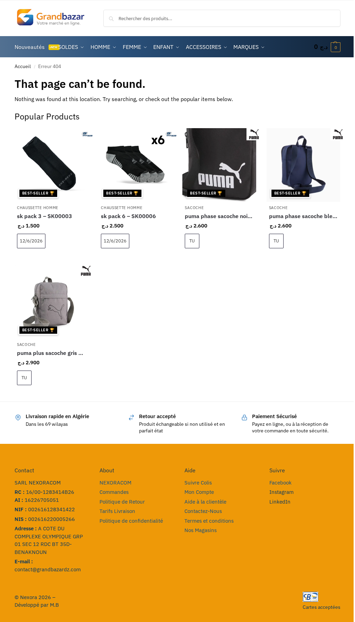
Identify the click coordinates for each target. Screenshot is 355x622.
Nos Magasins (200, 530)
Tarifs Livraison (117, 511)
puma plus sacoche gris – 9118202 (51, 352)
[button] (327, 46)
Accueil (23, 66)
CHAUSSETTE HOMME (37, 207)
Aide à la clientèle (205, 501)
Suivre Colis (198, 482)
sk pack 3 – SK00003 (44, 216)
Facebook (280, 482)
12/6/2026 (31, 241)
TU (192, 241)
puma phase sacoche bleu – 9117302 (303, 216)
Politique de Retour (122, 501)
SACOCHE (194, 207)
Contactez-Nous (203, 511)
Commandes (114, 492)
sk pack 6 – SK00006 (128, 216)
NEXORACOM (115, 482)
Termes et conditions (209, 520)
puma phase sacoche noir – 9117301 (219, 216)
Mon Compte (199, 492)
